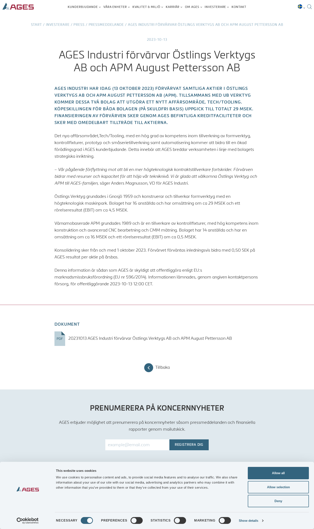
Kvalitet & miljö (146, 7)
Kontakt (239, 7)
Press (79, 25)
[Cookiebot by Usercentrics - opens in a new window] (27, 520)
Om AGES (192, 7)
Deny (278, 501)
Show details (248, 520)
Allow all (278, 473)
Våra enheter (115, 7)
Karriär (172, 7)
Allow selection (278, 487)
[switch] (137, 520)
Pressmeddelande (106, 25)
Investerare (215, 7)
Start (36, 25)
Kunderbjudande (83, 7)
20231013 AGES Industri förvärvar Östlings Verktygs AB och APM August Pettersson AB (149, 339)
